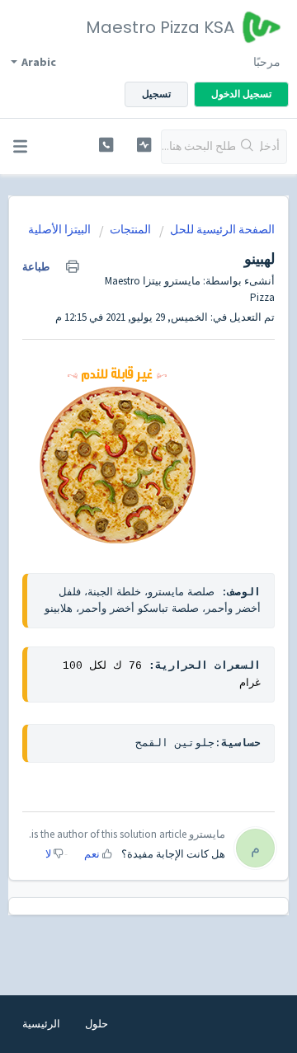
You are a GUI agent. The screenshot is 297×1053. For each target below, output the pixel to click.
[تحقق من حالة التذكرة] (144, 144)
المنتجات (130, 229)
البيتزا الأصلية (59, 229)
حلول (96, 1024)
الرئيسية (41, 1024)
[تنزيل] (179, 518)
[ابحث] (247, 146)
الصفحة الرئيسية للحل (222, 229)
